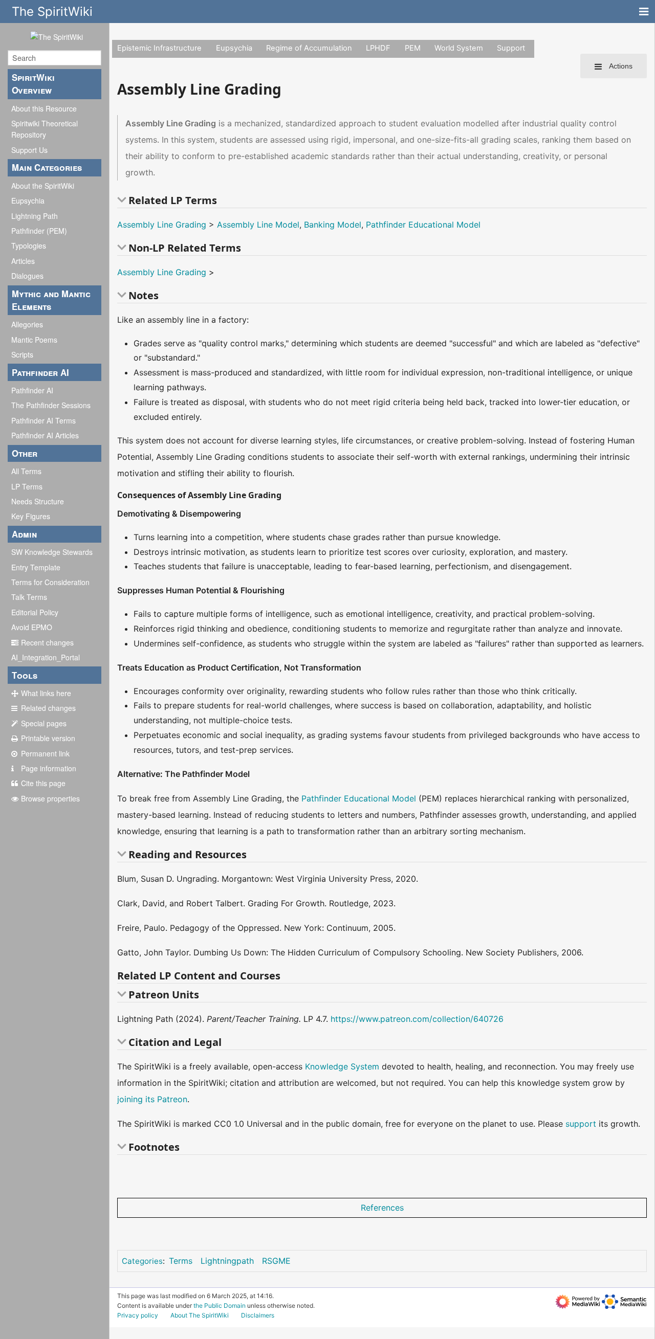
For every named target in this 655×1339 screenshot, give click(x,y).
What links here (46, 693)
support (580, 1124)
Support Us (29, 150)
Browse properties (50, 798)
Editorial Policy (34, 612)
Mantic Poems (34, 339)
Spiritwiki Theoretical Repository (44, 129)
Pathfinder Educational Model (423, 224)
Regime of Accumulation (309, 48)
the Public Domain (219, 1305)
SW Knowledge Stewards (52, 552)
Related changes (48, 708)
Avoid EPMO (31, 627)
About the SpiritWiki (42, 186)
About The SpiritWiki (199, 1315)
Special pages (44, 723)
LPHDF (378, 48)
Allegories (27, 324)
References (382, 1207)
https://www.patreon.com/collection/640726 (417, 1019)
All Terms (26, 471)
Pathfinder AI (32, 390)
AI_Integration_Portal (45, 657)
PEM (413, 48)
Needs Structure (37, 501)
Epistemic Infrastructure (159, 48)
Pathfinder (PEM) (39, 231)
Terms (180, 1261)
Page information (48, 768)
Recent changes (47, 642)
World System (458, 48)
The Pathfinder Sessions (51, 405)
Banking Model (332, 224)
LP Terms (26, 486)
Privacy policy (137, 1315)
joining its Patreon (152, 1099)
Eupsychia (28, 200)
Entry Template (35, 567)
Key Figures (30, 516)
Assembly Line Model (258, 224)
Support (511, 48)
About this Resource (44, 108)
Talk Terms (29, 597)
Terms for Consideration (50, 582)
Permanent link (45, 753)
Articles (23, 261)
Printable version (48, 738)
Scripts (22, 354)
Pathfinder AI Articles (45, 435)
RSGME (276, 1261)
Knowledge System (342, 1066)
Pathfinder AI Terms (43, 420)
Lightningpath (227, 1261)
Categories (142, 1261)
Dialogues (27, 276)
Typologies (28, 245)
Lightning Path (34, 216)
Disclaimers (257, 1315)
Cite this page (43, 783)
